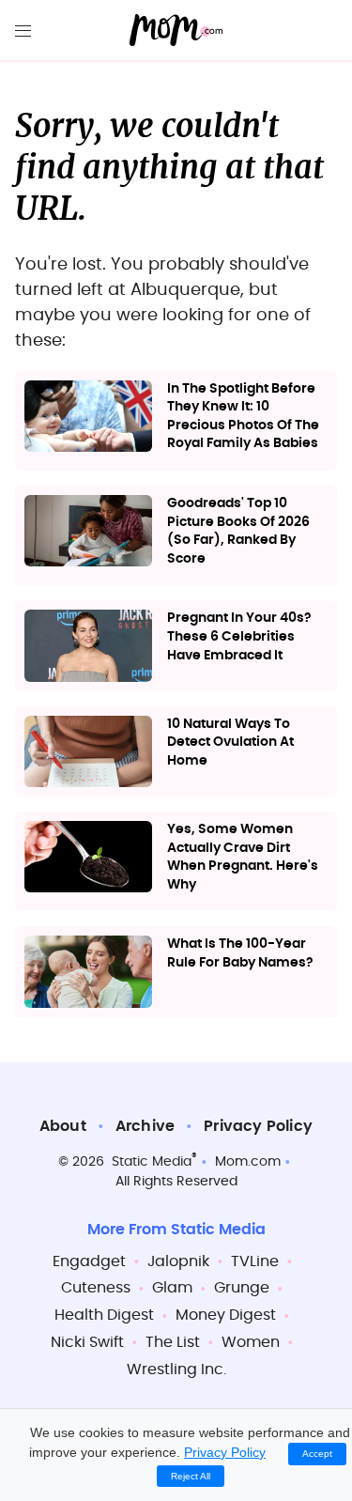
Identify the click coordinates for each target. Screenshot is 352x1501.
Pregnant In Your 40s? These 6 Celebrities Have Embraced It (239, 636)
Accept (317, 1453)
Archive (145, 1126)
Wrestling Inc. (176, 1369)
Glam (172, 1287)
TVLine (255, 1261)
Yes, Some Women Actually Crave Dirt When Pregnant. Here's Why (242, 857)
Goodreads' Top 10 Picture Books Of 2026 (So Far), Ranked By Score (238, 531)
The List (172, 1342)
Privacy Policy (258, 1126)
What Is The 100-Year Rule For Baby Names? (240, 953)
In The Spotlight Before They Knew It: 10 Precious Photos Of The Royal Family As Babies (243, 416)
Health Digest (104, 1315)
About (62, 1126)
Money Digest (226, 1315)
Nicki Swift (87, 1342)
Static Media (151, 1161)
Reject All (190, 1476)
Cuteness (95, 1287)
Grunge (241, 1287)
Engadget (89, 1261)
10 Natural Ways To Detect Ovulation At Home (230, 742)
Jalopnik (178, 1261)
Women (251, 1342)
